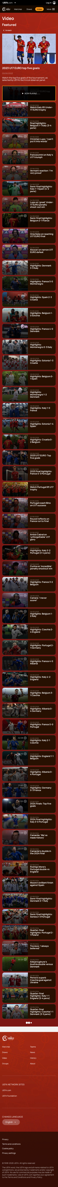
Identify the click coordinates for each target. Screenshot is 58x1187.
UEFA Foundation (9, 1096)
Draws (5, 1052)
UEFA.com (6, 1090)
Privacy (5, 1139)
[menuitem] (18, 9)
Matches (6, 1046)
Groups (5, 1063)
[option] (29, 93)
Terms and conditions (11, 1144)
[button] (50, 9)
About (32, 1063)
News (32, 1052)
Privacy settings (9, 1153)
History (33, 1058)
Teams (33, 1046)
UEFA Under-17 (6, 9)
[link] (18, 9)
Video (4, 1058)
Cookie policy (7, 1148)
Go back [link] (8, 30)
